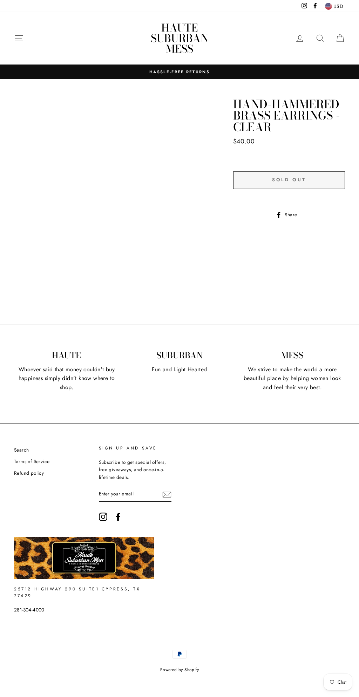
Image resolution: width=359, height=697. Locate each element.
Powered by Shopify (179, 669)
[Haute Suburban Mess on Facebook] (118, 517)
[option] (179, 72)
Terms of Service (31, 461)
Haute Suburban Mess (179, 38)
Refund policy (29, 472)
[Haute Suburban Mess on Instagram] (103, 517)
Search (21, 449)
